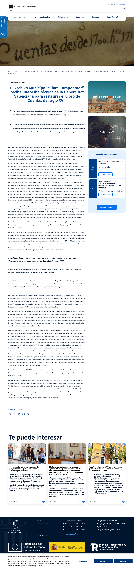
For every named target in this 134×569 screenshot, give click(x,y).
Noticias (19, 71)
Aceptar (123, 561)
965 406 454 (80, 524)
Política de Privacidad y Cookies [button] (31, 565)
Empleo (38, 527)
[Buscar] (124, 8)
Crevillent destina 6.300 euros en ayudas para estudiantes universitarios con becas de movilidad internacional (106, 469)
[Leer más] (43, 502)
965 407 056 (80, 527)
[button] (9, 414)
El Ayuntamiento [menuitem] (19, 17)
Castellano (112, 5)
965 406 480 (80, 530)
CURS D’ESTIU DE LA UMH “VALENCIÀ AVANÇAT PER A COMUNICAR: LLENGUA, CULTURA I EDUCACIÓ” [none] (110, 184)
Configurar (83, 561)
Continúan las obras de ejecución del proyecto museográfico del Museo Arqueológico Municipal (24, 469)
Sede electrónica (42, 536)
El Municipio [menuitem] (63, 17)
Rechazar (103, 561)
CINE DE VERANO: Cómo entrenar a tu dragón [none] (110, 163)
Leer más (38, 502)
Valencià (122, 5)
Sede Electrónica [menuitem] (114, 17)
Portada (11, 71)
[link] (22, 7)
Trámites (39, 521)
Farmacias (39, 530)
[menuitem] (43, 521)
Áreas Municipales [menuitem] (42, 17)
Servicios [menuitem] (80, 17)
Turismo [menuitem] (95, 17)
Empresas (39, 533)
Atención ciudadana (43, 524)
